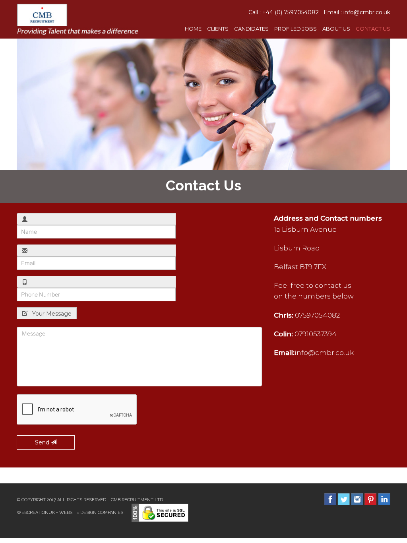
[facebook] (330, 499)
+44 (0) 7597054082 (290, 12)
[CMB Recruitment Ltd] (78, 18)
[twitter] (343, 499)
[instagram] (357, 499)
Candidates (251, 28)
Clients (218, 28)
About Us (336, 28)
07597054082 (317, 315)
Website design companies (91, 512)
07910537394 (316, 334)
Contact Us (373, 28)
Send (43, 442)
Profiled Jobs (295, 28)
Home (193, 28)
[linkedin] (384, 499)
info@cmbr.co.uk (366, 12)
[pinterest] (370, 499)
